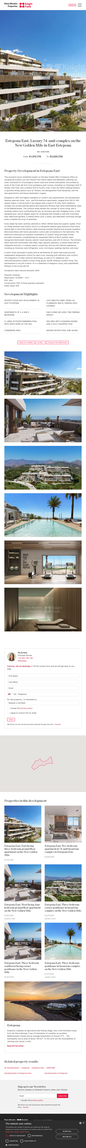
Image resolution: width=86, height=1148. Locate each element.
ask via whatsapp (23, 666)
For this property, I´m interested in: (22, 699)
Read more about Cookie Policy (18, 1132)
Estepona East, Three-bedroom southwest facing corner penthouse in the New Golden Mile (21, 968)
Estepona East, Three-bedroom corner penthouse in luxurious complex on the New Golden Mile (63, 907)
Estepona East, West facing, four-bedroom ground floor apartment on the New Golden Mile (22, 907)
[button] (30, 1145)
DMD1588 (51, 1068)
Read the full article (15, 1046)
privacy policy (26, 708)
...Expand (57, 724)
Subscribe (62, 1096)
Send (11, 720)
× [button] (83, 1123)
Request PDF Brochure (57, 342)
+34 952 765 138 (25, 658)
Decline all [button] (67, 1137)
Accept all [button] (67, 1131)
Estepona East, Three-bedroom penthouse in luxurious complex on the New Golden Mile (62, 966)
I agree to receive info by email (23, 713)
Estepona (13, 1025)
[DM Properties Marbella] (18, 5)
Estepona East (38, 1068)
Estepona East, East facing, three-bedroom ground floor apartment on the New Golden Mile (20, 851)
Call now (11, 666)
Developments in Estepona (56, 1073)
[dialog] (43, 1134)
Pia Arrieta (22, 653)
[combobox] (11, 694)
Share (40, 342)
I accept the (21, 708)
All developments (11, 1068)
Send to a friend (26, 342)
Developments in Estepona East (17, 1073)
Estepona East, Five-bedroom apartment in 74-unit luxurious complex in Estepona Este (62, 849)
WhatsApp (22, 661)
